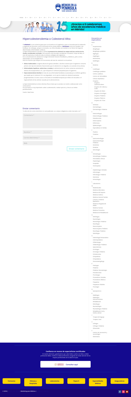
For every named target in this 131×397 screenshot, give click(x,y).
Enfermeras (96, 123)
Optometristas (97, 247)
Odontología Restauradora (100, 237)
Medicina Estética (98, 195)
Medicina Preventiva (98, 210)
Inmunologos (97, 179)
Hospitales (96, 163)
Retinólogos (96, 304)
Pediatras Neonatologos (100, 270)
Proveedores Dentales (99, 277)
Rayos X (76, 381)
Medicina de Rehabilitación (100, 212)
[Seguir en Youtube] (127, 391)
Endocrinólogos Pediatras (100, 116)
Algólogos (96, 53)
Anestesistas (96, 58)
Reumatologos (97, 306)
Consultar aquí (72, 364)
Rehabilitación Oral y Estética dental (99, 312)
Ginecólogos (96, 150)
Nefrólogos (96, 217)
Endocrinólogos (97, 113)
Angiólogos (96, 56)
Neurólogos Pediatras (99, 231)
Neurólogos (96, 224)
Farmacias (11, 381)
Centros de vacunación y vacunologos (100, 333)
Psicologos (96, 287)
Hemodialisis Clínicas (99, 158)
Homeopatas (96, 166)
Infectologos (96, 172)
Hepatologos (96, 161)
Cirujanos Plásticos (99, 98)
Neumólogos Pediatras (99, 221)
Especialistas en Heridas (100, 128)
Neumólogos (96, 219)
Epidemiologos (97, 125)
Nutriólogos (96, 233)
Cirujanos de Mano (99, 91)
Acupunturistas (97, 46)
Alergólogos (96, 49)
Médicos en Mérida (42, 391)
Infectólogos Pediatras (99, 174)
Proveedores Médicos (99, 280)
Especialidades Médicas (98, 382)
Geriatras (95, 147)
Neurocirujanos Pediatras (100, 228)
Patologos (96, 265)
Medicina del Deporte (99, 192)
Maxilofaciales (97, 188)
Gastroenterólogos (98, 138)
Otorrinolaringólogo (98, 261)
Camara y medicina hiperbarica (98, 200)
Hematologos (97, 154)
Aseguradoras (119, 381)
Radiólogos (96, 295)
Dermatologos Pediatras (100, 109)
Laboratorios (96, 183)
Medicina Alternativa (99, 190)
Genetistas (96, 145)
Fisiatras (95, 132)
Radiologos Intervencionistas (98, 298)
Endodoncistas (97, 118)
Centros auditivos (98, 74)
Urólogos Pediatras (98, 326)
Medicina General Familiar (100, 197)
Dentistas (95, 104)
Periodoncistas (97, 272)
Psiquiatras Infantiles (99, 284)
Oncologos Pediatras (99, 252)
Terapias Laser (97, 319)
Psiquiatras (96, 282)
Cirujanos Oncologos (100, 93)
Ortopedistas (96, 256)
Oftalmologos (97, 242)
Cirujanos (95, 81)
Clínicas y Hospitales (33, 382)
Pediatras (95, 268)
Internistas (96, 177)
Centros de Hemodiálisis (100, 76)
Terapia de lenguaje (98, 317)
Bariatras (95, 65)
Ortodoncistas (97, 254)
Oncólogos (96, 249)
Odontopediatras (98, 240)
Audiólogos (96, 61)
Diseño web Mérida (14, 391)
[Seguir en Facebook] (119, 391)
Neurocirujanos (97, 226)
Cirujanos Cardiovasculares (99, 83)
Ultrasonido (96, 328)
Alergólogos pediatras (99, 51)
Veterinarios (96, 336)
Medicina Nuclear (98, 208)
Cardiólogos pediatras (99, 71)
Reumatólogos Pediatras (100, 309)
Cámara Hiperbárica (98, 78)
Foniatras (95, 134)
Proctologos (96, 275)
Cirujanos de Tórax (99, 100)
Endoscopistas (97, 121)
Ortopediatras (97, 259)
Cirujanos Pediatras (99, 96)
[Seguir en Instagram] (123, 391)
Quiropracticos (97, 291)
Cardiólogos (96, 69)
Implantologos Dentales (100, 170)
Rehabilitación (97, 301)
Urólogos (95, 323)
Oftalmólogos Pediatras (100, 244)
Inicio (21, 17)
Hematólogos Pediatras (100, 156)
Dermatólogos (97, 107)
